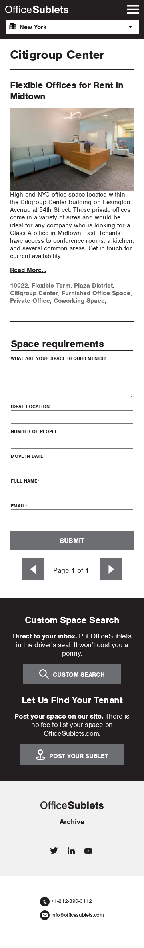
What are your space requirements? (58, 358)
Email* (19, 506)
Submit (72, 540)
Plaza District (93, 286)
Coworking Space (79, 301)
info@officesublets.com (77, 915)
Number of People (34, 431)
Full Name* (25, 481)
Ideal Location (30, 406)
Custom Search (78, 675)
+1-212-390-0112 (71, 901)
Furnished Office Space (96, 293)
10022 (19, 286)
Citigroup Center (34, 293)
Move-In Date (27, 456)
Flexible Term (51, 286)
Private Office (30, 301)
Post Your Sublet (78, 756)
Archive (72, 821)
